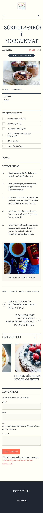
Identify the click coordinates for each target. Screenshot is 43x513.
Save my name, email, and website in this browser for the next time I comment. (21, 427)
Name (4, 402)
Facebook (13, 291)
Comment (5, 434)
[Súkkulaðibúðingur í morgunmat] (21, 73)
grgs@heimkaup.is (21, 490)
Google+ (21, 291)
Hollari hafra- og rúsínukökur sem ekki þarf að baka (21, 304)
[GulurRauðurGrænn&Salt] (21, 6)
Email (4, 412)
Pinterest (35, 291)
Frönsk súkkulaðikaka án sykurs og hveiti (21, 377)
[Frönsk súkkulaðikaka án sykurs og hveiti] (21, 358)
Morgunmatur (17, 89)
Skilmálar (21, 501)
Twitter (28, 291)
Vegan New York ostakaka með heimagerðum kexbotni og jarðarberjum (20, 320)
